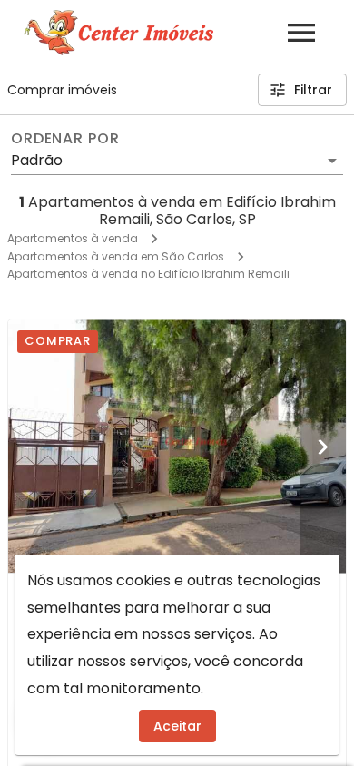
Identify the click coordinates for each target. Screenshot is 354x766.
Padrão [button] (37, 160)
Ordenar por (65, 139)
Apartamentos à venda (72, 238)
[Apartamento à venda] (177, 446)
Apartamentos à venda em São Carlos (115, 256)
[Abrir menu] (301, 33)
